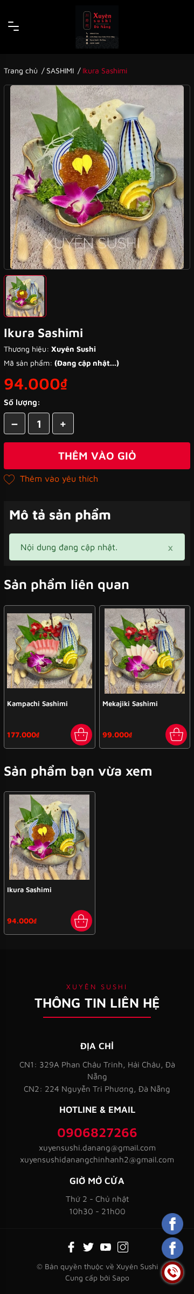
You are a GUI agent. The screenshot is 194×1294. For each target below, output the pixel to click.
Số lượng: (22, 402)
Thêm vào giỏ (97, 455)
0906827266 (97, 1132)
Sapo (120, 1277)
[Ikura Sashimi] (49, 837)
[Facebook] (71, 1246)
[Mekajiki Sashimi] (145, 651)
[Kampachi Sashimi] (49, 651)
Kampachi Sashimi (37, 703)
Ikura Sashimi (29, 889)
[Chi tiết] (81, 921)
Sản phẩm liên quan (66, 584)
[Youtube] (105, 1246)
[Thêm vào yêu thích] (51, 478)
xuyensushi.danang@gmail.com (97, 1147)
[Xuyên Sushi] (97, 27)
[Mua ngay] (81, 734)
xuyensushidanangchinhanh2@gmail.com (97, 1159)
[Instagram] (122, 1246)
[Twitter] (88, 1246)
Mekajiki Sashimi (130, 703)
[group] (97, 177)
